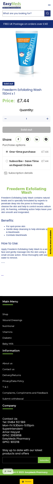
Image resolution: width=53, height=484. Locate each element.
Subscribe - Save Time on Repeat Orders (24, 163)
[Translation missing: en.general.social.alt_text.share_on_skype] (46, 139)
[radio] (7, 152)
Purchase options (13, 145)
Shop (5, 314)
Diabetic (7, 338)
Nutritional (8, 326)
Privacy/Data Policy (13, 381)
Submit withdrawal (13, 398)
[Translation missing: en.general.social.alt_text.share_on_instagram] (27, 139)
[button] (43, 5)
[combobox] (26, 13)
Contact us (8, 369)
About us (7, 363)
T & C (5, 387)
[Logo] (11, 5)
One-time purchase (22, 152)
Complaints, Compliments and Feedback (25, 393)
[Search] (47, 13)
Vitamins (7, 332)
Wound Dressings (12, 320)
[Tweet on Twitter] (37, 139)
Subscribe (44, 460)
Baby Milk (7, 343)
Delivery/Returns (11, 375)
